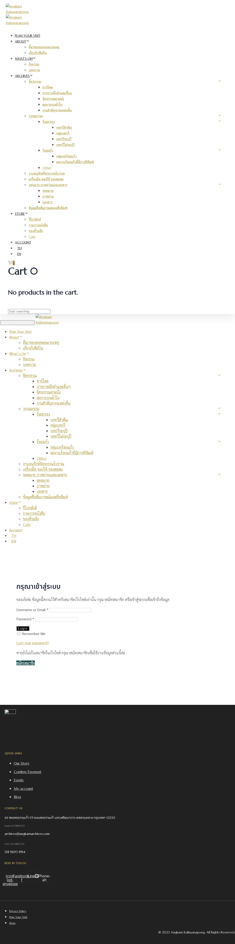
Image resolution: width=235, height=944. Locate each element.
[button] (25, 663)
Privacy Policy (17, 911)
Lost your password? (32, 642)
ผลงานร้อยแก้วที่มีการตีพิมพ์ (75, 162)
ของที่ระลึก (36, 231)
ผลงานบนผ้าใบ (52, 104)
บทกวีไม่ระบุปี (65, 145)
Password (25, 618)
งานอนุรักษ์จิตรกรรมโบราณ (47, 173)
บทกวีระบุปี (63, 139)
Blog (17, 797)
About (20, 41)
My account (23, 788)
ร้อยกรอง (48, 122)
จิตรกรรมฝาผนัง (53, 99)
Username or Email (32, 609)
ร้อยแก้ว (47, 150)
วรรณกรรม (36, 116)
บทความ (34, 70)
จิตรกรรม (35, 81)
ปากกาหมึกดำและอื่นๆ (57, 93)
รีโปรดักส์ (35, 219)
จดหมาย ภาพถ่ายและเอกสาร (48, 185)
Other (46, 168)
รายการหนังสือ (38, 225)
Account (23, 242)
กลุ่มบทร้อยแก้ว (66, 156)
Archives (22, 76)
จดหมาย (47, 191)
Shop (12, 923)
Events (19, 780)
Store (20, 214)
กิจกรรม (34, 64)
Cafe (32, 237)
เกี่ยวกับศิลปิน (38, 53)
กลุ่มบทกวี (62, 133)
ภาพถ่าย (48, 196)
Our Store (21, 763)
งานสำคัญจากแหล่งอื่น (57, 110)
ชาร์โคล (47, 87)
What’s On (24, 59)
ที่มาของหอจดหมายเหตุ (44, 47)
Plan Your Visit (27, 36)
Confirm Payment (27, 772)
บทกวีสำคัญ (64, 127)
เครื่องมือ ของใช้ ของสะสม (46, 179)
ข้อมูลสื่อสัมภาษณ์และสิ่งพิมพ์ (48, 208)
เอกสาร (47, 202)
